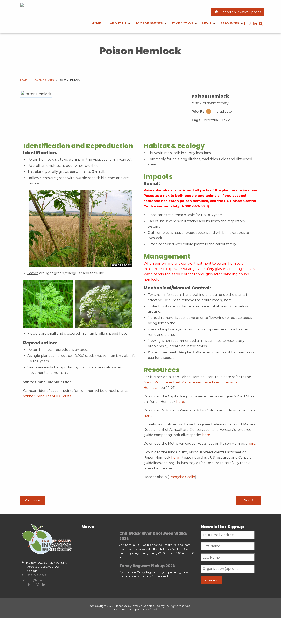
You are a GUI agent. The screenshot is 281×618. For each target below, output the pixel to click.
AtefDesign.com (156, 609)
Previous (33, 500)
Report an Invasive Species (239, 12)
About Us (118, 23)
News (206, 23)
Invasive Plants (43, 80)
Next (248, 500)
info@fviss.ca (34, 580)
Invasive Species (149, 23)
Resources (229, 23)
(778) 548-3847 (35, 575)
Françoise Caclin (182, 477)
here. (148, 416)
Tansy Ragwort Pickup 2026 (147, 565)
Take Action (182, 23)
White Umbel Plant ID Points (47, 396)
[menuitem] (96, 26)
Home (96, 23)
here (180, 402)
